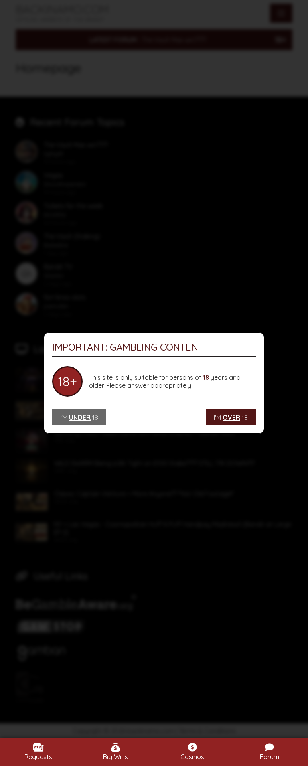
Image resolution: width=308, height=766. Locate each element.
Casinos (192, 757)
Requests (38, 757)
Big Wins (115, 757)
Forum (269, 757)
